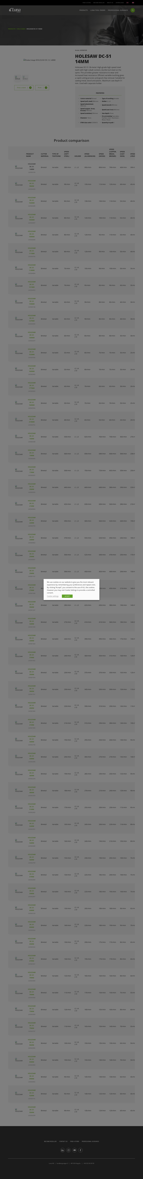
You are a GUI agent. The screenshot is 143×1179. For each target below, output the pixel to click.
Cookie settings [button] (53, 596)
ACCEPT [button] (67, 596)
